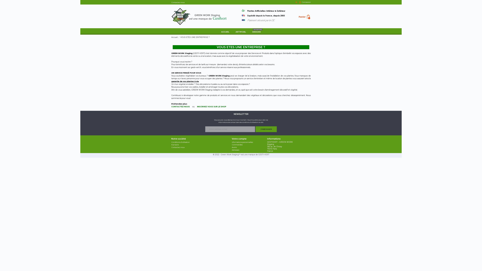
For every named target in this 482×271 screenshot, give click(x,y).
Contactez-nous (178, 2)
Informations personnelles (242, 142)
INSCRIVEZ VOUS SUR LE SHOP (211, 107)
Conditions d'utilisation (180, 142)
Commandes (237, 145)
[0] (308, 16)
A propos (175, 145)
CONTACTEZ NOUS (180, 107)
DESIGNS (257, 31)
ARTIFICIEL (241, 32)
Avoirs (234, 147)
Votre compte (239, 139)
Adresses (235, 150)
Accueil (225, 32)
